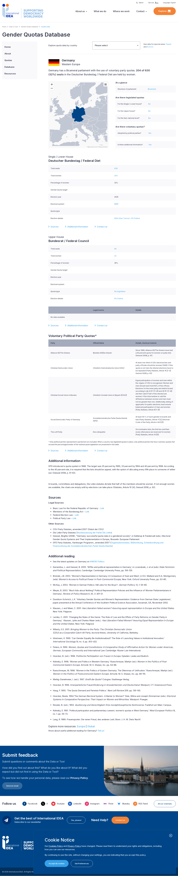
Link (102, 508)
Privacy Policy (79, 777)
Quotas (8, 60)
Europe (81, 726)
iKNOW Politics (97, 561)
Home (4, 27)
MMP (116, 204)
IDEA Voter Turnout (121, 218)
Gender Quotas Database (29, 27)
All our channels (165, 804)
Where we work (121, 11)
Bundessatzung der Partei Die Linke (94, 532)
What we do (100, 11)
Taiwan (168, 44)
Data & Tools (13, 27)
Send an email (12, 786)
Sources (55, 226)
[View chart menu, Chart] (105, 84)
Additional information (77, 226)
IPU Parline (135, 218)
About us (80, 11)
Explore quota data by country (62, 45)
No (149, 104)
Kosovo (150, 47)
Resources (10, 73)
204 (116, 176)
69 (115, 249)
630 (116, 168)
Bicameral (152, 89)
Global (91, 726)
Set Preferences (82, 863)
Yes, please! (76, 820)
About (7, 53)
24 (115, 256)
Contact (140, 11)
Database (9, 67)
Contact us (102, 226)
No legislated (119, 291)
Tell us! (101, 730)
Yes (149, 133)
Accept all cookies (57, 863)
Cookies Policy (56, 846)
